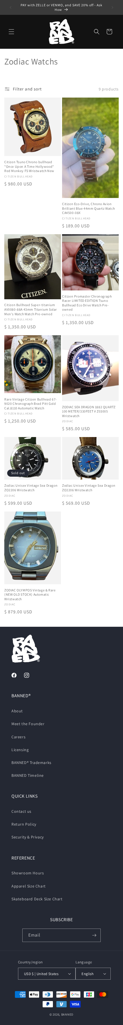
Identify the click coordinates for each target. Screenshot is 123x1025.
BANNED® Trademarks (31, 762)
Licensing (20, 749)
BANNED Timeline (27, 775)
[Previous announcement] (10, 7)
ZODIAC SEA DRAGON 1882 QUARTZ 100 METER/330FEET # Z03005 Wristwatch (88, 411)
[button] (11, 31)
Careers (18, 736)
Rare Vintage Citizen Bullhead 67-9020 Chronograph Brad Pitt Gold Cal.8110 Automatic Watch (30, 403)
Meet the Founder (28, 723)
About (17, 710)
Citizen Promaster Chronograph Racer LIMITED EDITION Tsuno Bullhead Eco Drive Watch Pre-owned (87, 303)
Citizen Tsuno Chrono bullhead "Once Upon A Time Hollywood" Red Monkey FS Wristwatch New (29, 166)
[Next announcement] (112, 7)
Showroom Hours (27, 873)
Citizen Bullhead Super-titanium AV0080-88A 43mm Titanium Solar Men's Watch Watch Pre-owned (30, 309)
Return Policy (23, 824)
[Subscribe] (94, 935)
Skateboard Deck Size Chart (37, 898)
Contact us (21, 811)
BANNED (67, 1014)
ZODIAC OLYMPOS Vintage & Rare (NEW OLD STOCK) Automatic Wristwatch (29, 594)
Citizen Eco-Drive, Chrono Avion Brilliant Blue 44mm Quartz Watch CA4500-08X (88, 208)
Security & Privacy (27, 837)
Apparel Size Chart (28, 886)
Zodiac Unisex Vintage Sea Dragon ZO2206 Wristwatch (30, 487)
